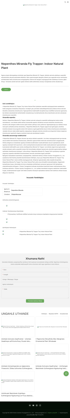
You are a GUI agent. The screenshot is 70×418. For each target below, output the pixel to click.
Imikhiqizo (44, 313)
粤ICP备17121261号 (38, 415)
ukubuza (6, 89)
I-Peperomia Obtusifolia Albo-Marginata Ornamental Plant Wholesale (50, 340)
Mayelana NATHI (53, 313)
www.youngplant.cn (40, 412)
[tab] (35, 99)
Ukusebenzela (64, 313)
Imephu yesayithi (52, 412)
